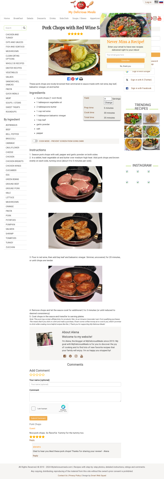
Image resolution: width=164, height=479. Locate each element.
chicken (10, 157)
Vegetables (12, 72)
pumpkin (10, 224)
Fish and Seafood (15, 47)
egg (7, 175)
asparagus (11, 125)
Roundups (11, 112)
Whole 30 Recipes (15, 63)
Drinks (53, 18)
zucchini (10, 247)
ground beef (12, 184)
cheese (9, 152)
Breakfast (18, 18)
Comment (34, 390)
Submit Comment (38, 418)
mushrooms (12, 202)
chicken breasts (14, 161)
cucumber (11, 170)
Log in (148, 2)
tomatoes (11, 238)
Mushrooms (12, 51)
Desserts (41, 18)
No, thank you (125, 66)
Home (7, 18)
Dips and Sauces (14, 42)
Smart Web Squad (98, 475)
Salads (30, 18)
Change (108, 102)
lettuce (10, 197)
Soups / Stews (79, 18)
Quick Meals (12, 93)
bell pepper (12, 134)
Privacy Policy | (75, 475)
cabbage (10, 143)
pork (8, 215)
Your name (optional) (39, 380)
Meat (8, 98)
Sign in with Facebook (141, 88)
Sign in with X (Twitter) (141, 80)
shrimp (10, 233)
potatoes (11, 220)
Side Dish (64, 18)
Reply (32, 440)
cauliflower (12, 147)
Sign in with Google (141, 71)
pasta (9, 211)
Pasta (9, 89)
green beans (12, 179)
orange (10, 206)
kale (8, 193)
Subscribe (125, 60)
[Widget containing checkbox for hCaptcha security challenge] (48, 408)
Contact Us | (63, 475)
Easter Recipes (14, 68)
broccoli (11, 138)
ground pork (13, 188)
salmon (10, 229)
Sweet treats (13, 107)
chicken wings (13, 166)
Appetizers (95, 18)
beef (8, 129)
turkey (9, 242)
